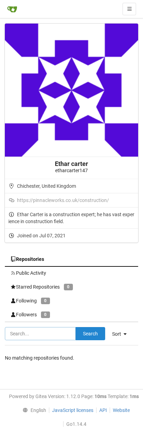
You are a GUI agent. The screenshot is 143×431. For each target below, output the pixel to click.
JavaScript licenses (72, 410)
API (103, 410)
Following (31, 301)
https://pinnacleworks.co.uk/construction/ (63, 200)
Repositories (30, 259)
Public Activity (31, 273)
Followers (31, 314)
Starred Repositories (42, 287)
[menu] (33, 410)
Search (90, 333)
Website (121, 410)
